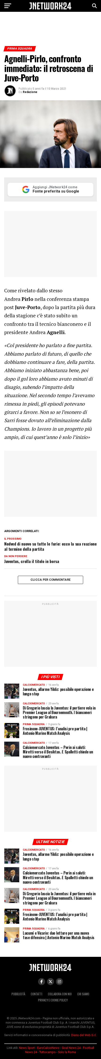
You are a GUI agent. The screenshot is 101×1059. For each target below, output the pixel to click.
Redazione (30, 92)
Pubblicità (18, 994)
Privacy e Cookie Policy (53, 1000)
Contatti (36, 994)
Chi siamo (83, 994)
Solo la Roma (67, 1052)
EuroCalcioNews (48, 1048)
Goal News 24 (71, 1048)
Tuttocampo (47, 1052)
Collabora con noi (60, 994)
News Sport (27, 1048)
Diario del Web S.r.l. (84, 1035)
